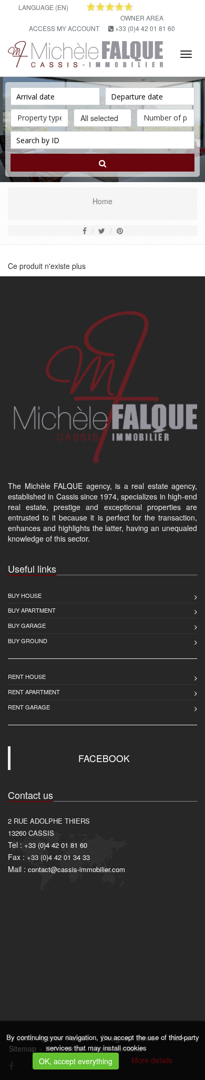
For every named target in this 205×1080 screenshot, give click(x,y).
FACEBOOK (104, 758)
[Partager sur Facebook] (85, 230)
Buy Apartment (32, 610)
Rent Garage (29, 707)
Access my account (64, 28)
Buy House (25, 595)
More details (151, 1060)
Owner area (141, 17)
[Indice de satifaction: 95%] (110, 7)
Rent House (27, 676)
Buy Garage (27, 625)
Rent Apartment (34, 691)
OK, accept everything (75, 1061)
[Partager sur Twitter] (101, 230)
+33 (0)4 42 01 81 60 (145, 28)
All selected (99, 118)
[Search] (102, 163)
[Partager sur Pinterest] (120, 230)
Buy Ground (27, 640)
